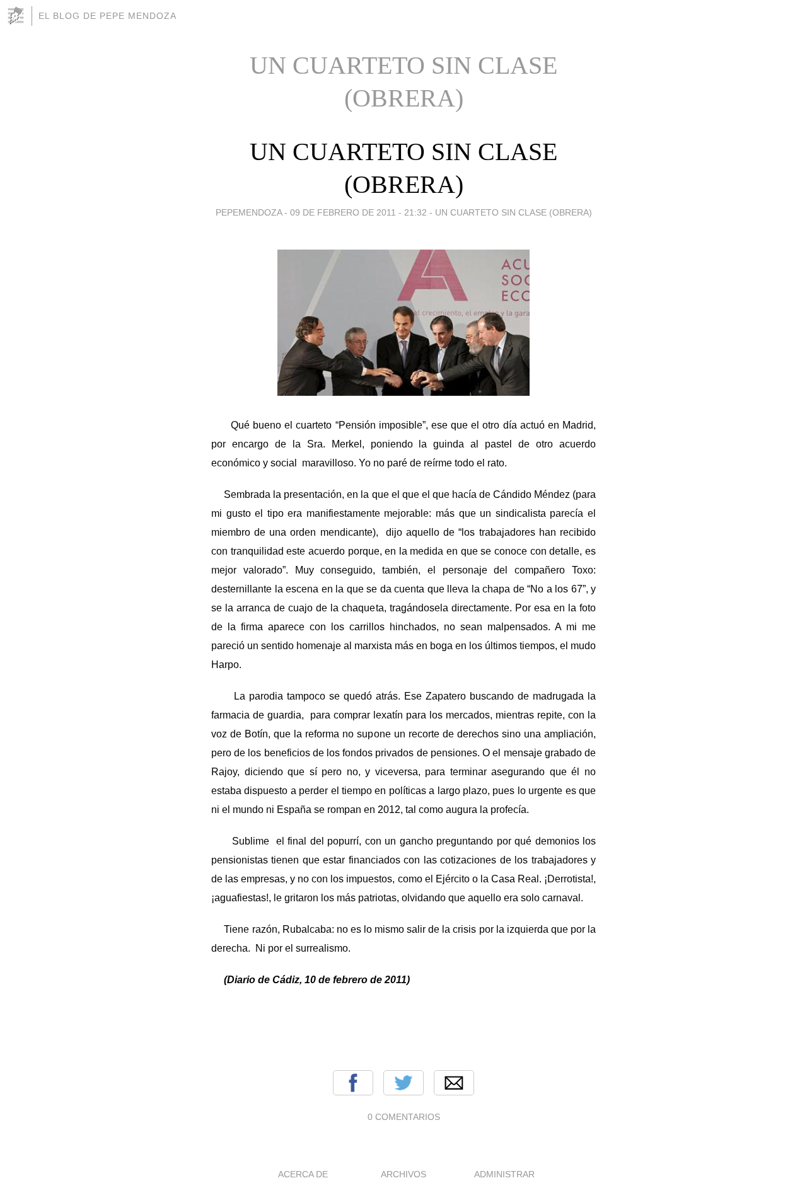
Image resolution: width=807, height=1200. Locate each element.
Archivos (403, 1174)
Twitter (403, 1082)
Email (454, 1082)
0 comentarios (404, 1117)
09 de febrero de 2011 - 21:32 (358, 212)
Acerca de (303, 1174)
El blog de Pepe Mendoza (107, 16)
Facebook (353, 1082)
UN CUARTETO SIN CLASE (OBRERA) (513, 212)
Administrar (504, 1174)
